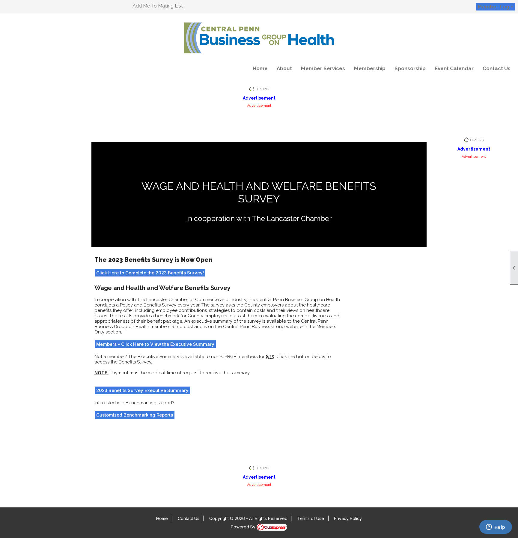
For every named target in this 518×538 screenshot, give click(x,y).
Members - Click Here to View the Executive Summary (155, 344)
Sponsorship (410, 68)
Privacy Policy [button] (348, 518)
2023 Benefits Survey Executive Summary (142, 390)
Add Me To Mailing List (157, 6)
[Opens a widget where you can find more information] (495, 527)
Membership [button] (370, 68)
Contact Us (497, 68)
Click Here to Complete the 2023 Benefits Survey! (150, 273)
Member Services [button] (323, 68)
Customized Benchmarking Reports (134, 415)
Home (260, 68)
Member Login (496, 7)
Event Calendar (454, 68)
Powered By (244, 526)
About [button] (284, 68)
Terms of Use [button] (310, 518)
